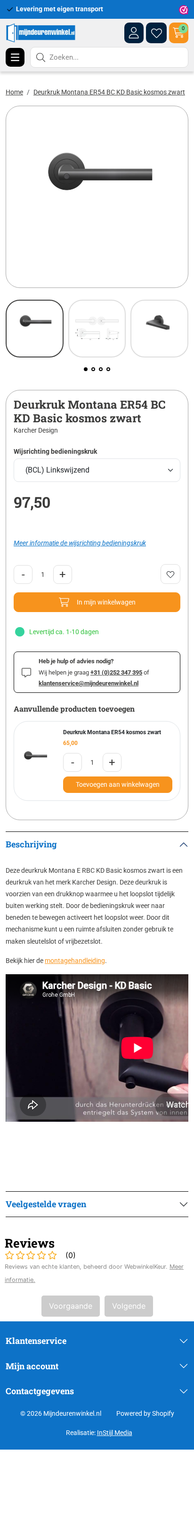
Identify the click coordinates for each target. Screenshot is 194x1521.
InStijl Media (114, 1432)
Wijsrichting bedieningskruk (55, 451)
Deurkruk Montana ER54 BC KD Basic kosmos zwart (109, 92)
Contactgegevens (40, 1391)
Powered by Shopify (145, 1413)
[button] (86, 369)
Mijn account (32, 1366)
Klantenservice (36, 1340)
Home (14, 92)
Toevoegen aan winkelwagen (118, 784)
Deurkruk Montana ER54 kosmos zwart (112, 732)
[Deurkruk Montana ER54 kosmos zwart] (35, 761)
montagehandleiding (75, 960)
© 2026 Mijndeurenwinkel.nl (60, 1413)
